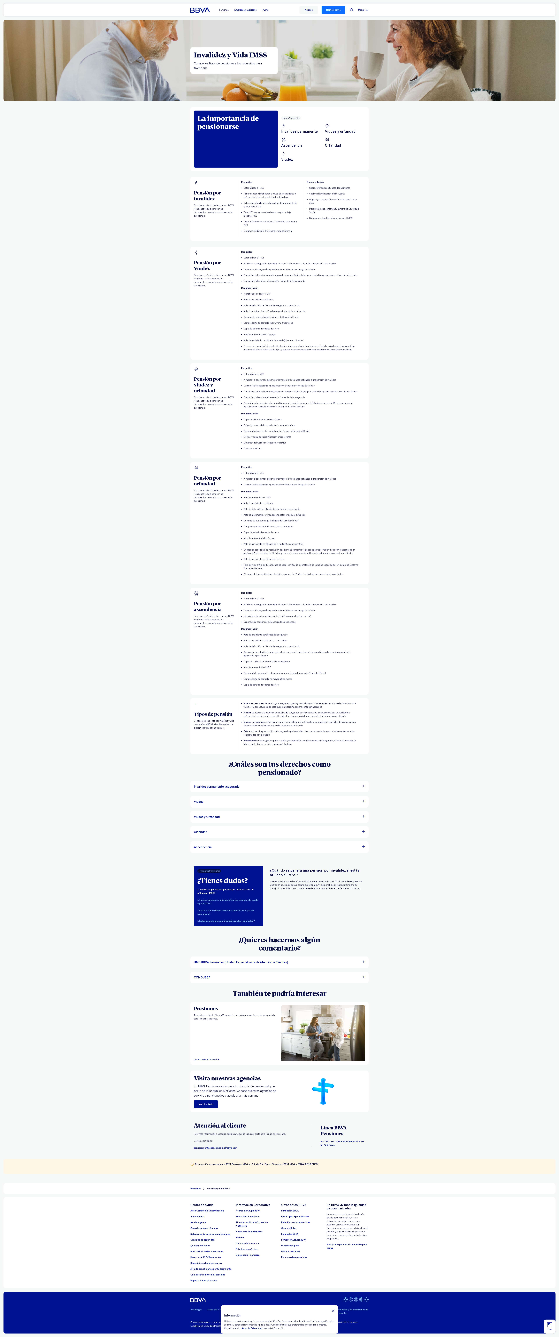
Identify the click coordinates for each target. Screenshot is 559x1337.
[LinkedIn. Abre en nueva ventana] (361, 1299)
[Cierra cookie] (333, 1311)
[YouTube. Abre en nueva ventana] (367, 1299)
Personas (224, 10)
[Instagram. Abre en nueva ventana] (356, 1299)
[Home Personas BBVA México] (200, 10)
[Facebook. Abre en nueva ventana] (346, 1299)
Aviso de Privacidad (252, 1328)
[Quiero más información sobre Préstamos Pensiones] (323, 1033)
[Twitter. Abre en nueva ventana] (351, 1299)
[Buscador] (352, 10)
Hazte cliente (333, 10)
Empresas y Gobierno (245, 10)
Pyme (265, 10)
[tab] (228, 891)
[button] (308, 10)
